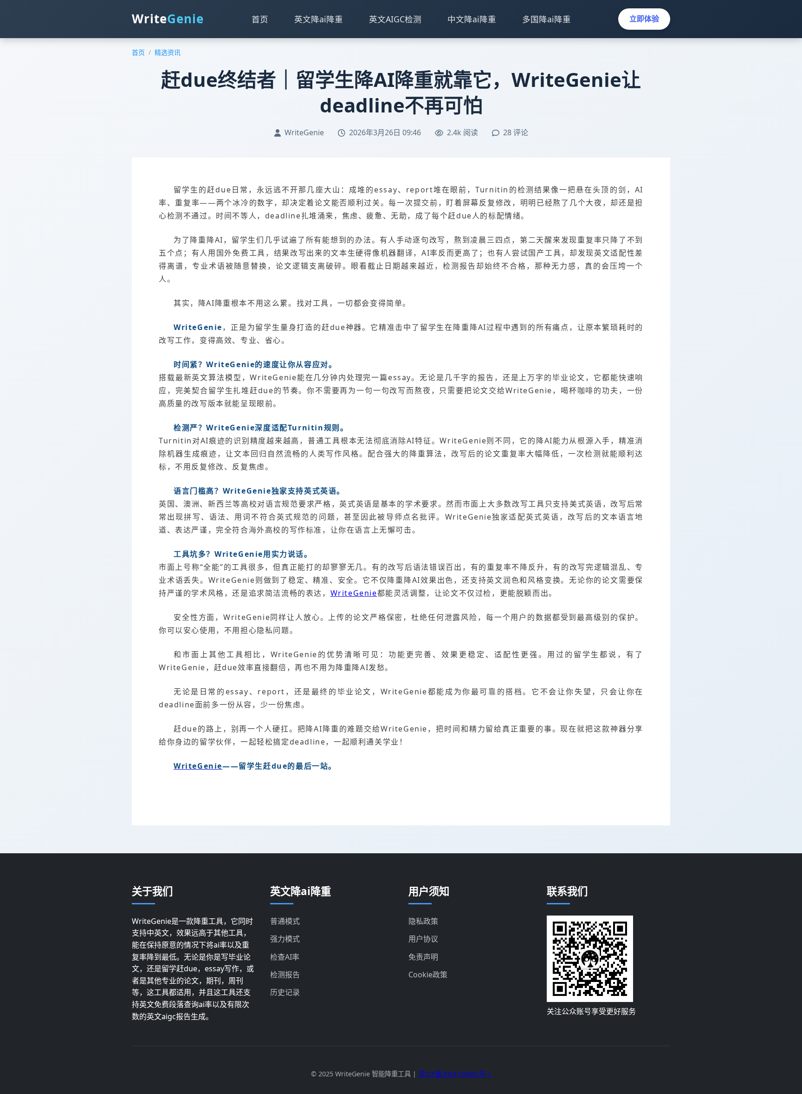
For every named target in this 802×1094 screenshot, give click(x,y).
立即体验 (644, 18)
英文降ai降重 (318, 19)
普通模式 (285, 921)
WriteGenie (353, 593)
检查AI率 (284, 957)
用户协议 (423, 939)
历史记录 (285, 992)
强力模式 (285, 939)
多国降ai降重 (546, 19)
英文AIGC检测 (395, 19)
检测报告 (285, 974)
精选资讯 (168, 52)
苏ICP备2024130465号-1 (455, 1073)
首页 (260, 19)
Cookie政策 (427, 974)
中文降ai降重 (471, 19)
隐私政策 (423, 921)
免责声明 (423, 957)
